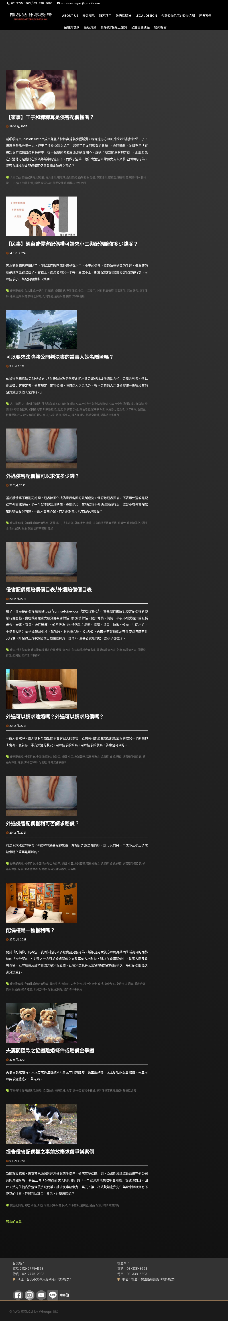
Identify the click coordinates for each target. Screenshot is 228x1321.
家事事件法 (98, 409)
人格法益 (15, 177)
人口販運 (15, 404)
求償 (89, 523)
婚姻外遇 (60, 291)
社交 (79, 984)
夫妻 (73, 984)
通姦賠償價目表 (132, 757)
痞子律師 (21, 183)
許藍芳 (122, 523)
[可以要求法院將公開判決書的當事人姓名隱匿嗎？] (41, 329)
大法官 (65, 984)
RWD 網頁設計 (23, 1311)
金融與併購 (71, 27)
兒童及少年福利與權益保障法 (126, 404)
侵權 (58, 650)
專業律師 (101, 177)
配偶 (17, 528)
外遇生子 (41, 291)
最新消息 (90, 27)
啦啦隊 (61, 177)
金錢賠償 (59, 296)
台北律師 (50, 177)
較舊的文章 (14, 1221)
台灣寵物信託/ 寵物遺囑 (178, 15)
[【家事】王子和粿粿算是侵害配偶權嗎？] (41, 89)
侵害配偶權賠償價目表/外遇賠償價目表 (49, 589)
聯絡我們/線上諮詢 (113, 27)
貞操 (112, 757)
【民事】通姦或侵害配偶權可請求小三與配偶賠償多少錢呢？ (72, 243)
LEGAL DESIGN (146, 15)
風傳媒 (72, 869)
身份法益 (121, 984)
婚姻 (50, 291)
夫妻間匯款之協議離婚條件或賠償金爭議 (50, 1050)
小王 (99, 291)
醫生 (24, 528)
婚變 (92, 177)
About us (70, 15)
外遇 (75, 409)
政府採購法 (123, 15)
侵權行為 (29, 757)
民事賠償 (55, 1205)
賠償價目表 (129, 650)
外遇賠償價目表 (106, 650)
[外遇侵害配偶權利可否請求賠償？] (41, 795)
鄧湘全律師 (59, 183)
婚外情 (77, 1091)
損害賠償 (122, 177)
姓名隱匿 (84, 409)
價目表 (67, 650)
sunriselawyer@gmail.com (80, 3)
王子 (12, 183)
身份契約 (109, 984)
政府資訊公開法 (32, 415)
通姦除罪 (20, 989)
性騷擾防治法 (14, 415)
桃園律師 (134, 177)
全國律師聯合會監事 (36, 523)
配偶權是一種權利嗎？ (30, 930)
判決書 (68, 409)
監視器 (84, 1205)
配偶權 (16, 655)
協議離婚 (48, 1091)
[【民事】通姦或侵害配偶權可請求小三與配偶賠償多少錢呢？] (41, 216)
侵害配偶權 (28, 177)
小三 (80, 291)
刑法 (60, 409)
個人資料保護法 (65, 404)
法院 (135, 291)
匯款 (39, 1091)
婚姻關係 (83, 177)
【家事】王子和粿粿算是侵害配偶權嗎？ (50, 117)
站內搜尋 (160, 27)
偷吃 (27, 1205)
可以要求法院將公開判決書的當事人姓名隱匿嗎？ (60, 357)
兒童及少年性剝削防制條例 (92, 404)
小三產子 (90, 291)
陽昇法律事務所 (76, 183)
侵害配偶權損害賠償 (43, 650)
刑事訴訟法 (49, 409)
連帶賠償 (21, 296)
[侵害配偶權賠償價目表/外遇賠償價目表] (41, 561)
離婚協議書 (129, 1091)
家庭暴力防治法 (115, 409)
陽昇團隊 (88, 15)
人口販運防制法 (31, 404)
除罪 (105, 1205)
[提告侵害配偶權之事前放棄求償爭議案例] (41, 1124)
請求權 (105, 757)
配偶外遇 (48, 296)
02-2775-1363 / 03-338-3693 (32, 3)
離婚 (50, 528)
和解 (33, 1205)
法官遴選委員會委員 (105, 523)
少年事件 (131, 409)
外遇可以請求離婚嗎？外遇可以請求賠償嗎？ (55, 716)
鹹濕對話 (114, 1205)
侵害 (12, 650)
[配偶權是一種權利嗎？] (41, 902)
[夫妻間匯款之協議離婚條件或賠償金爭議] (41, 1022)
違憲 (20, 762)
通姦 (12, 296)
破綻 (30, 183)
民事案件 (120, 291)
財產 (119, 650)
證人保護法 (78, 415)
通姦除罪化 (133, 523)
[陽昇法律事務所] (31, 16)
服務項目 (105, 15)
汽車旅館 (74, 1205)
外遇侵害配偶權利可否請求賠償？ (42, 823)
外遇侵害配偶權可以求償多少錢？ (42, 476)
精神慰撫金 (93, 757)
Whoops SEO (49, 1311)
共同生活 (55, 984)
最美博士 (79, 523)
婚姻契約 (71, 177)
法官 (52, 415)
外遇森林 (60, 1091)
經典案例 (205, 15)
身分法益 (46, 183)
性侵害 (141, 409)
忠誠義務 (79, 757)
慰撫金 (112, 177)
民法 (129, 291)
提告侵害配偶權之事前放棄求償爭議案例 (50, 1151)
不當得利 (15, 1091)
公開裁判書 (35, 409)
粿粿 (37, 183)
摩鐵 (46, 1205)
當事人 (66, 415)
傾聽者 (40, 177)
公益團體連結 (140, 27)
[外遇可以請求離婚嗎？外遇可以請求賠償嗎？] (41, 688)
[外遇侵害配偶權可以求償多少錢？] (41, 448)
